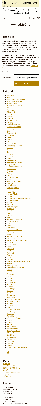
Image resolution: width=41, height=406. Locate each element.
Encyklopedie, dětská (14, 162)
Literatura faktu (12, 221)
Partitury (10, 251)
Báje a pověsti (12, 112)
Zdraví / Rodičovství (14, 333)
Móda (9, 234)
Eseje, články (11, 165)
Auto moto (10, 110)
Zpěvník (10, 345)
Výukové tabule (12, 329)
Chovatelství (11, 133)
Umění (9, 322)
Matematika (11, 228)
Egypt (9, 152)
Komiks (9, 217)
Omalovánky (11, 244)
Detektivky (10, 135)
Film (8, 173)
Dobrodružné (12, 144)
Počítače (10, 259)
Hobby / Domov (12, 192)
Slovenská (10, 303)
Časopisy (10, 123)
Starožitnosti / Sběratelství (16, 348)
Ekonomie (10, 156)
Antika (9, 97)
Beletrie (9, 114)
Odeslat (28, 83)
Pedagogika (11, 253)
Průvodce (10, 287)
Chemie (9, 131)
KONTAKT (6, 374)
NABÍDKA (6, 364)
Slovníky (10, 305)
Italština (10, 205)
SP (8, 352)
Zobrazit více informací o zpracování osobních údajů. (20, 67)
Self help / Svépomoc (14, 299)
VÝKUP (5, 370)
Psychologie (11, 289)
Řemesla (10, 291)
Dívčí (8, 141)
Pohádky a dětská (13, 266)
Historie (10, 190)
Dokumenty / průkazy (14, 146)
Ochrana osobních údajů (11, 372)
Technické (10, 316)
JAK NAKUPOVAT (9, 366)
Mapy (9, 223)
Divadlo (9, 139)
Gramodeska (11, 186)
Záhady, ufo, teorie (13, 331)
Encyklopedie (11, 160)
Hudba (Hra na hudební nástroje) (19, 198)
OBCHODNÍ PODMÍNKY (11, 368)
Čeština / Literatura (14, 127)
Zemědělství (11, 335)
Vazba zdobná (12, 327)
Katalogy (10, 213)
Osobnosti (10, 249)
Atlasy (9, 108)
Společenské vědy (13, 310)
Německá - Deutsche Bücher (17, 240)
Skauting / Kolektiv (13, 301)
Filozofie (10, 175)
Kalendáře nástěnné (14, 211)
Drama (9, 150)
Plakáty (9, 257)
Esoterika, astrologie (14, 167)
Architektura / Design (14, 101)
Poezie (9, 263)
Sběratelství (11, 295)
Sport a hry (11, 312)
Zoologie (10, 343)
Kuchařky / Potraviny (14, 219)
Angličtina (10, 95)
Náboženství (11, 238)
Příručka (10, 284)
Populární (10, 272)
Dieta (9, 137)
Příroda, (10, 280)
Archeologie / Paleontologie (17, 99)
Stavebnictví (11, 314)
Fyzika (9, 179)
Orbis (9, 247)
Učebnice (10, 320)
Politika (9, 270)
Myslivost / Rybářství (14, 236)
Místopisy (10, 232)
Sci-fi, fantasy (11, 297)
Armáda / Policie (12, 104)
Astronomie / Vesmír (14, 106)
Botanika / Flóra (12, 120)
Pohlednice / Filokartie (15, 268)
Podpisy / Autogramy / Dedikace (18, 261)
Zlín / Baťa (10, 341)
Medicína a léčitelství (14, 230)
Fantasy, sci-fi (11, 169)
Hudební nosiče (12, 200)
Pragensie (10, 274)
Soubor (9, 308)
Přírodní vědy (11, 282)
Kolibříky (10, 215)
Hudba (9, 196)
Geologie (10, 183)
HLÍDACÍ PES (7, 376)
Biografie (10, 116)
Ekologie (10, 154)
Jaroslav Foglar (12, 207)
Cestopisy (10, 129)
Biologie (10, 118)
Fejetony (10, 171)
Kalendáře (10, 209)
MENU (4, 18)
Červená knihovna (13, 125)
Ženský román (12, 337)
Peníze (9, 255)
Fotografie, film (12, 177)
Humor (9, 202)
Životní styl (11, 339)
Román (9, 293)
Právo (9, 276)
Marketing (10, 226)
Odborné (10, 242)
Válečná (9, 324)
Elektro (9, 158)
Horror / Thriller (13, 194)
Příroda (9, 278)
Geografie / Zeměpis (14, 181)
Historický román (13, 188)
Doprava (10, 148)
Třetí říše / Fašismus (14, 318)
